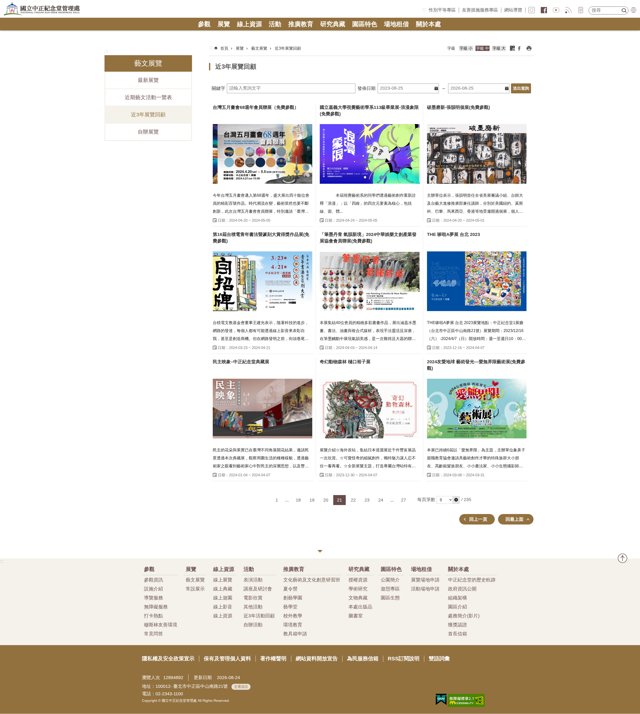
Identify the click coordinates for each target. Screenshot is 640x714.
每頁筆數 (426, 499)
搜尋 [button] (624, 10)
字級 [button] (451, 48)
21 (339, 500)
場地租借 (396, 24)
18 (298, 500)
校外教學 (292, 615)
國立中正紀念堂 (42, 9)
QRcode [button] (512, 48)
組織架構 (457, 597)
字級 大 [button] (499, 48)
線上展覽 (222, 579)
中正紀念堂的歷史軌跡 (472, 579)
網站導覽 (513, 9)
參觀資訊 (153, 579)
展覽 (224, 24)
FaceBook (544, 10)
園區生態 (390, 597)
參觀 (204, 24)
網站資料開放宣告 (317, 658)
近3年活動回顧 (259, 615)
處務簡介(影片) (464, 615)
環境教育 (292, 624)
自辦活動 (253, 624)
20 (325, 500)
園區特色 (364, 24)
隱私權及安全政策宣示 (168, 658)
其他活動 (253, 606)
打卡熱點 (153, 615)
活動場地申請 (425, 588)
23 (367, 500)
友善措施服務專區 (480, 9)
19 (312, 500)
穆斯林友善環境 (160, 624)
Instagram (532, 10)
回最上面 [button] (515, 519)
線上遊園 (222, 597)
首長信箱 (457, 633)
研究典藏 (332, 24)
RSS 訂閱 (568, 10)
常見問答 (153, 633)
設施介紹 (153, 588)
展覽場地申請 (425, 579)
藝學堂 (290, 606)
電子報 (580, 10)
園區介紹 (457, 606)
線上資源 (249, 24)
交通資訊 (241, 687)
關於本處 (428, 24)
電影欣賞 (253, 597)
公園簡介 (390, 579)
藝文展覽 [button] (148, 63)
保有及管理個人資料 (227, 658)
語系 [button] (633, 10)
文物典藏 (358, 597)
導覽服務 (153, 597)
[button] (456, 500)
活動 (275, 24)
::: (424, 9)
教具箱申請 (295, 633)
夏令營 (290, 588)
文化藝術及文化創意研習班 (311, 579)
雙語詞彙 (439, 658)
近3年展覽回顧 (148, 115)
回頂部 (623, 558)
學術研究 (358, 588)
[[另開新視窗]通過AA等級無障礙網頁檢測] (466, 700)
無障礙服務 (156, 606)
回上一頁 (478, 519)
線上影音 (222, 606)
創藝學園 (292, 597)
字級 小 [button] (466, 48)
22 (353, 500)
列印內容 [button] (529, 48)
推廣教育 (300, 24)
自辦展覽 (148, 132)
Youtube (556, 10)
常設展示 (195, 588)
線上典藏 (222, 588)
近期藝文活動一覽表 (148, 97)
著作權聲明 (273, 658)
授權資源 (358, 579)
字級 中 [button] (482, 48)
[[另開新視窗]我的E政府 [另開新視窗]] (441, 699)
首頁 (224, 48)
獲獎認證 (457, 624)
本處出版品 (360, 606)
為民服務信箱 (362, 658)
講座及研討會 (258, 588)
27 (403, 500)
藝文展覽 (259, 48)
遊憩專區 (390, 588)
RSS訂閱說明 (404, 658)
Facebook (519, 48)
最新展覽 (148, 80)
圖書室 (355, 615)
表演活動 (253, 579)
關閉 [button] (320, 551)
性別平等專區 (442, 9)
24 (380, 500)
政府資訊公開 (462, 588)
